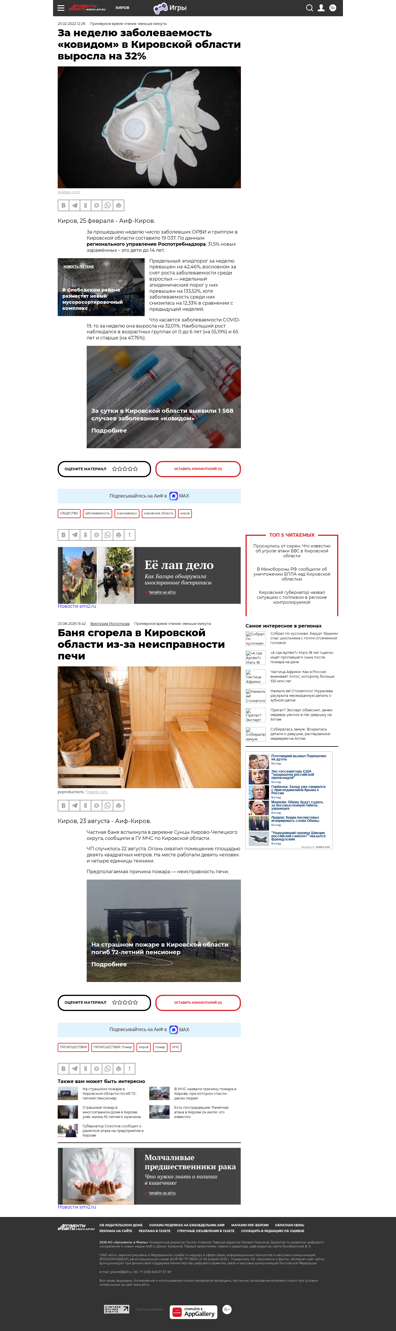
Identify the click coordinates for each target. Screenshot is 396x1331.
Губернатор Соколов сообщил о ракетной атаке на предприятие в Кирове (113, 1131)
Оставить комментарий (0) (198, 469)
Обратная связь (289, 1225)
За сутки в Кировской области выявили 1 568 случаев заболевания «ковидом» (162, 414)
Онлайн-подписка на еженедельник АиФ (187, 1225)
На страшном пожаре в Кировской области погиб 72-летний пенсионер (159, 948)
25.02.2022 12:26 (71, 23)
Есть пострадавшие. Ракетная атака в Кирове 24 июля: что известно (201, 1112)
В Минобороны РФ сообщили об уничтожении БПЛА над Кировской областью (292, 574)
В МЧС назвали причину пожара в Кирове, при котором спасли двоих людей (205, 1093)
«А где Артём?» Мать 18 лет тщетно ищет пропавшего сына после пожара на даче (301, 657)
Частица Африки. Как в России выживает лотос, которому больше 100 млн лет (302, 676)
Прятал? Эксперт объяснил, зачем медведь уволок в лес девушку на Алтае (301, 714)
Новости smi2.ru (77, 606)
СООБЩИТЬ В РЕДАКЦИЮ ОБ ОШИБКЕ (272, 1231)
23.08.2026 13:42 (72, 623)
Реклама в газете (154, 1231)
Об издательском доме (121, 1225)
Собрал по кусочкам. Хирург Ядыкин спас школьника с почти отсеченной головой (304, 638)
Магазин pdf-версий (249, 1225)
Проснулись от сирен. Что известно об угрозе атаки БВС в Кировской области (291, 551)
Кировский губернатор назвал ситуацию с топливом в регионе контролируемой (292, 597)
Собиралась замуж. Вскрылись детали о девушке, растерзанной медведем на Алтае (300, 734)
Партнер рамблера (149, 1309)
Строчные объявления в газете (206, 1231)
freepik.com (97, 792)
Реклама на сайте (115, 1231)
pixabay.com (69, 192)
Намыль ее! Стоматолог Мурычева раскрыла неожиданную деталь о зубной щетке (301, 695)
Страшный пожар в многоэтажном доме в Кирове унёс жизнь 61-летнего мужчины (112, 1112)
